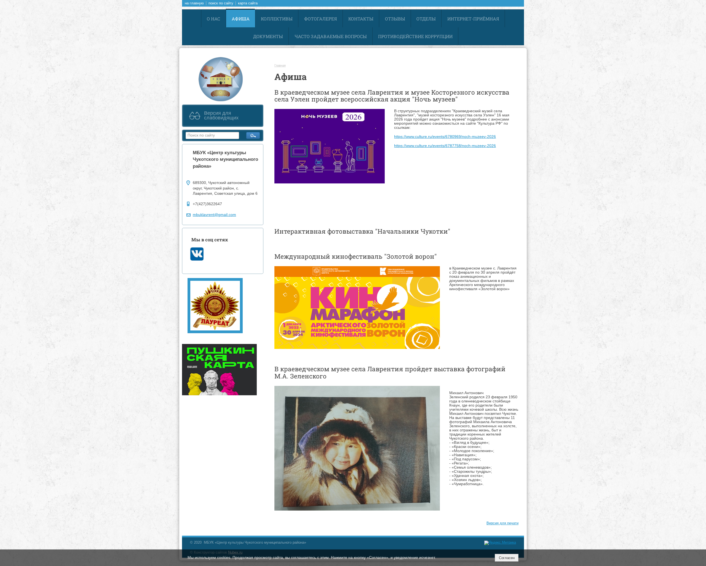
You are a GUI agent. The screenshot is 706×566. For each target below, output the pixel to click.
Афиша (241, 19)
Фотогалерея (320, 19)
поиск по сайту (220, 3)
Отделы (426, 19)
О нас (213, 19)
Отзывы (395, 19)
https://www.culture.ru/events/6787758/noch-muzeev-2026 (445, 146)
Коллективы (277, 19)
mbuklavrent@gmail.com (214, 215)
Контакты (360, 19)
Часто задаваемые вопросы (331, 36)
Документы (268, 36)
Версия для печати (502, 523)
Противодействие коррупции (415, 36)
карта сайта (248, 3)
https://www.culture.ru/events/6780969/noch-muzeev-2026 (445, 137)
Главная (280, 65)
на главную (194, 3)
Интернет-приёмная (473, 19)
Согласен (507, 558)
